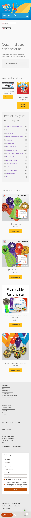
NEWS (3, 388)
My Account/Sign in (6, 422)
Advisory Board (6, 393)
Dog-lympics (10, 143)
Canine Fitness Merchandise (14, 136)
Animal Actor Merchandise (14, 126)
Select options (22, 105)
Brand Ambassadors (7, 390)
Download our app (6, 405)
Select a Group (8, 472)
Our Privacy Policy (7, 506)
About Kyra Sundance (7, 397)
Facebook (4, 410)
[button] (26, 512)
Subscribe (8, 479)
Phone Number (8, 466)
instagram (4, 414)
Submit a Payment (11, 160)
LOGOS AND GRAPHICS (7, 407)
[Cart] (15, 15)
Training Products (11, 167)
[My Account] (27, 15)
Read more (8, 97)
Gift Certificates (11, 147)
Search (15, 515)
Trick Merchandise (11, 170)
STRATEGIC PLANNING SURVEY (8, 409)
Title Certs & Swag (11, 163)
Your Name (7, 459)
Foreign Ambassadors (7, 392)
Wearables (9, 177)
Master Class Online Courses (14, 153)
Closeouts (9, 140)
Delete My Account (7, 429)
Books (8, 130)
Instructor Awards (11, 150)
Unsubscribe (17, 479)
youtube (4, 412)
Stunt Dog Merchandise (13, 157)
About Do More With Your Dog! (9, 395)
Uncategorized (10, 173)
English (6, 23)
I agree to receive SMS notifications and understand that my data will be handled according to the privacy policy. (16, 484)
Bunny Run (9, 133)
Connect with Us (6, 387)
